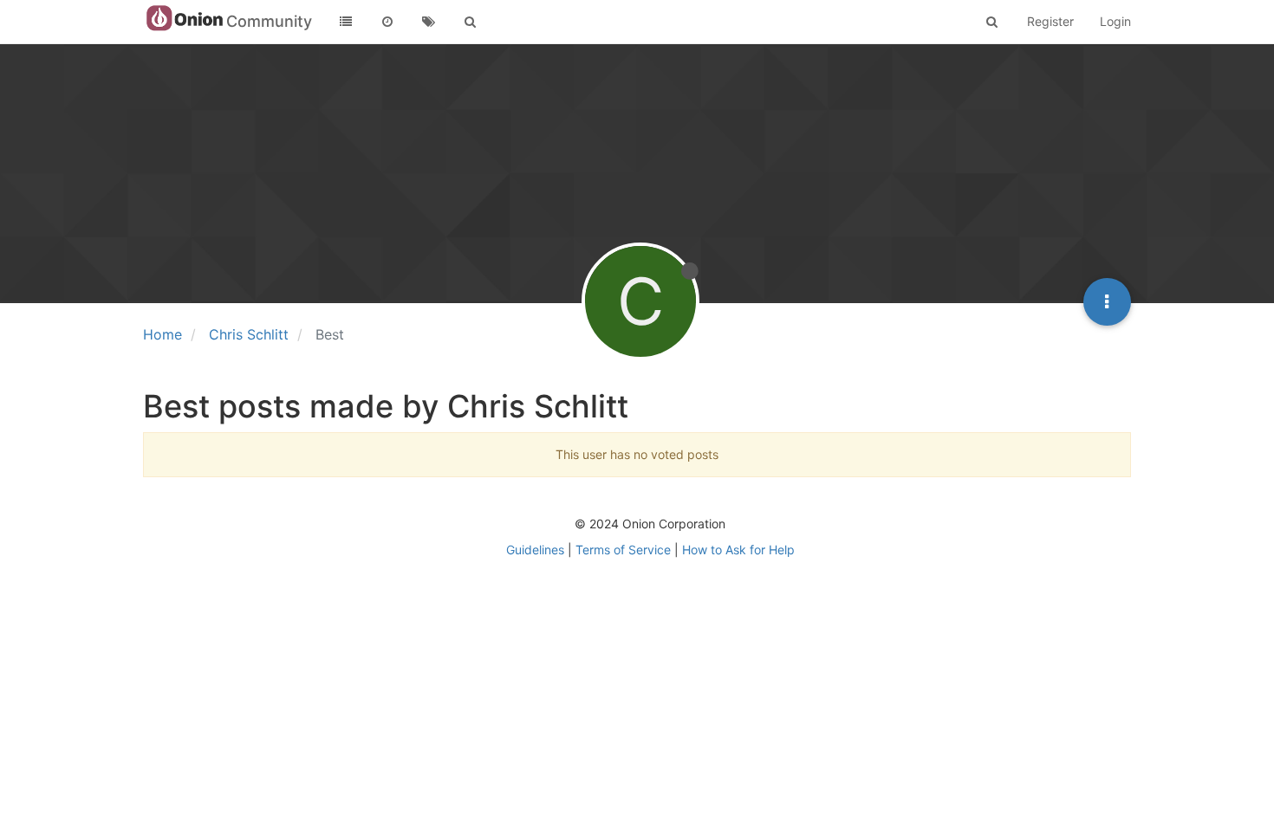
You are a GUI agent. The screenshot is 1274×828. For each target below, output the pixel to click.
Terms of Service (623, 549)
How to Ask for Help (738, 549)
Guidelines (535, 549)
